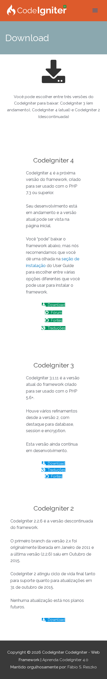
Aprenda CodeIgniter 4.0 (65, 659)
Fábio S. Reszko (82, 667)
